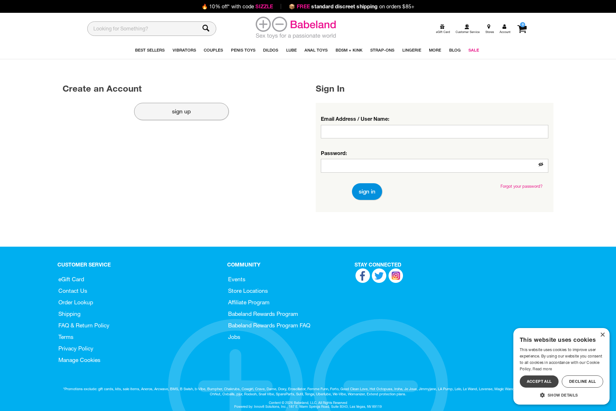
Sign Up (181, 111)
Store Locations (248, 290)
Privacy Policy (75, 348)
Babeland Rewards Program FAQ (269, 325)
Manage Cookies (79, 360)
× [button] (602, 335)
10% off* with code (237, 6)
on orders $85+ (352, 6)
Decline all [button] (582, 381)
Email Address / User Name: (355, 119)
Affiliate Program (249, 302)
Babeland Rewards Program (263, 313)
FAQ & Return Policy (83, 325)
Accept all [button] (539, 381)
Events (236, 279)
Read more (542, 368)
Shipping (69, 313)
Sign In (367, 191)
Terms (65, 336)
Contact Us (72, 290)
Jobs (234, 336)
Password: (334, 153)
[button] (541, 164)
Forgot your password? (522, 186)
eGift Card (71, 279)
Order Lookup (75, 302)
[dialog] (561, 366)
